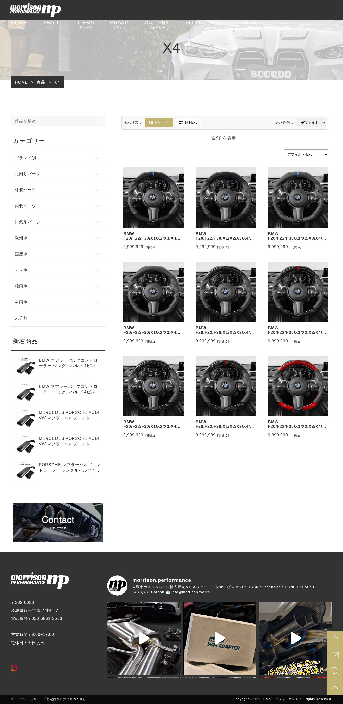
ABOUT (52, 24)
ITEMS (86, 24)
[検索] (100, 121)
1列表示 (190, 122)
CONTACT (249, 24)
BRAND (119, 24)
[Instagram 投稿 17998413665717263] (295, 638)
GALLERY (157, 24)
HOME (19, 24)
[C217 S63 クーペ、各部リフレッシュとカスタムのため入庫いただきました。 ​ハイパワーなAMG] (144, 638)
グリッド (161, 122)
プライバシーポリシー (27, 699)
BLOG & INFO (202, 24)
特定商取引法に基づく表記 (66, 699)
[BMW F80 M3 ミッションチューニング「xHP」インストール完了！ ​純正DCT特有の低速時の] (219, 638)
